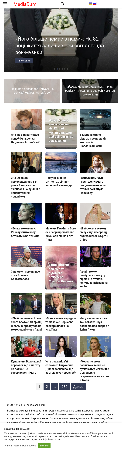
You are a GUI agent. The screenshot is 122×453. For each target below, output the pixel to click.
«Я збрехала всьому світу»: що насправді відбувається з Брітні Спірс (94, 234)
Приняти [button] (44, 446)
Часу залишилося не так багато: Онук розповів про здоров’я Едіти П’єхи (94, 324)
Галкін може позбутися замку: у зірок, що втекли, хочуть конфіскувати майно (94, 279)
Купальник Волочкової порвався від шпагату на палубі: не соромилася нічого (26, 367)
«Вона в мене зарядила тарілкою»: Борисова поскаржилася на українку (61, 324)
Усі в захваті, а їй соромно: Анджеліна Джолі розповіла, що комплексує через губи (60, 367)
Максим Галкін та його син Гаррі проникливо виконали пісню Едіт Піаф (60, 234)
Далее (78, 387)
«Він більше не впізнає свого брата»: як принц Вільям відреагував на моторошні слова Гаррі (26, 324)
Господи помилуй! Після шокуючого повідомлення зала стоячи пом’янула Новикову (93, 185)
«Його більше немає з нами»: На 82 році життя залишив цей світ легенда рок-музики (61, 130)
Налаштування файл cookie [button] (20, 445)
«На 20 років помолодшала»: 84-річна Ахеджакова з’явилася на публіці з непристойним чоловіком (25, 187)
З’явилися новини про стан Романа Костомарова (25, 275)
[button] (54, 69)
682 (64, 387)
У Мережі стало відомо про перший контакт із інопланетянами (93, 140)
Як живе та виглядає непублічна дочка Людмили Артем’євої (25, 138)
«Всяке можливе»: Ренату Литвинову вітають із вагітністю (25, 232)
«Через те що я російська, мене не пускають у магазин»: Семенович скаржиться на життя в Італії (94, 371)
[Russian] (95, 3)
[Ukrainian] (90, 3)
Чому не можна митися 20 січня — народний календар (58, 181)
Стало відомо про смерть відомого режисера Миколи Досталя (61, 273)
